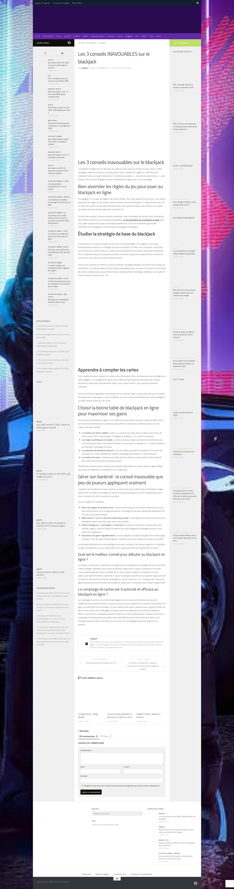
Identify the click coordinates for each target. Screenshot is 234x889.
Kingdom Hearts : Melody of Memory (148, 715)
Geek (59, 36)
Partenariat (86, 874)
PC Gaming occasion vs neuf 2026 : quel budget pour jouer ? (59, 110)
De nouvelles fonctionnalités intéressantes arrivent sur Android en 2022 (184, 363)
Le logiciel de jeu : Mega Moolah (88, 715)
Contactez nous (120, 874)
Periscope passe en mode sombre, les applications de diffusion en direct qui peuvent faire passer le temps (185, 494)
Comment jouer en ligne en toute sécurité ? (50, 574)
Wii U (158, 36)
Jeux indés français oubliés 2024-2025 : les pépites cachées (58, 142)
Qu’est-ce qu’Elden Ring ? (183, 165)
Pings (107, 736)
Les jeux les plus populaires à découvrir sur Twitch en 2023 (119, 715)
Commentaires (90, 736)
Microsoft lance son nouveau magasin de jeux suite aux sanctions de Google (184, 293)
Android (67, 36)
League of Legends (42, 3)
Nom (82, 767)
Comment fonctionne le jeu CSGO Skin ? (183, 453)
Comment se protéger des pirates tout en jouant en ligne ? (58, 236)
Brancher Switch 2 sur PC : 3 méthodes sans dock (58, 156)
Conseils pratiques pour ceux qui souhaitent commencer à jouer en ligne (59, 284)
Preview (111, 36)
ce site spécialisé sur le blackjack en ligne (141, 220)
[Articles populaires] (62, 53)
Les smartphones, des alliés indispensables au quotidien (184, 252)
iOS (137, 36)
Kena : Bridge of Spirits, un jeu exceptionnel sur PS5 (184, 203)
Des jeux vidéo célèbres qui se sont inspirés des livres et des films (185, 538)
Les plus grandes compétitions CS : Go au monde (57, 186)
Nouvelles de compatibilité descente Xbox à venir (58, 301)
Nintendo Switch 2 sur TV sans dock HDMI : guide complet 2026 (58, 94)
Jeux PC (77, 36)
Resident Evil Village (61, 3)
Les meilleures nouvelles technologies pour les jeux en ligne (59, 202)
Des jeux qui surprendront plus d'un (52, 593)
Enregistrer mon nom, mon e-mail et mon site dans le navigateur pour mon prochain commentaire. (121, 785)
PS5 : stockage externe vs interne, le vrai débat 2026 (58, 79)
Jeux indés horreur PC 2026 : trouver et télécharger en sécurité (58, 65)
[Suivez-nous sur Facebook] (69, 42)
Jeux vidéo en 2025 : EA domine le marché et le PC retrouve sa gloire (58, 171)
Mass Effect (77, 3)
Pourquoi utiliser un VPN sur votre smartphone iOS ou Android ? (184, 335)
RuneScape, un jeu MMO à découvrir (52, 638)
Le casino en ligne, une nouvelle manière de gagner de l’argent (58, 268)
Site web (83, 776)
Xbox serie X (48, 36)
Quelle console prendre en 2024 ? (183, 414)
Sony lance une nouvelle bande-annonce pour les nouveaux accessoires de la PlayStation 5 (58, 219)
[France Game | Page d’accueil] (117, 19)
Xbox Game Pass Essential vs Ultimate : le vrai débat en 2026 (59, 126)
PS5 (38, 36)
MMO (85, 36)
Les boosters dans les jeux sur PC (52, 627)
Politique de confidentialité (141, 874)
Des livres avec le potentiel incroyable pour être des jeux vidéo (59, 252)
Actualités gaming (87, 42)
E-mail (127, 767)
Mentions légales (102, 874)
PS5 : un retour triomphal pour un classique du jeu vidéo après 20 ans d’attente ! (185, 126)
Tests (120, 36)
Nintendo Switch (97, 36)
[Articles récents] (45, 53)
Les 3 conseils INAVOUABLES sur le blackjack (51, 620)
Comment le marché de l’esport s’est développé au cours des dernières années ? (53, 632)
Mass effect (104, 825)
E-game (129, 36)
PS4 (151, 36)
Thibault (84, 68)
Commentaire (86, 750)
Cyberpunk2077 (96, 825)
